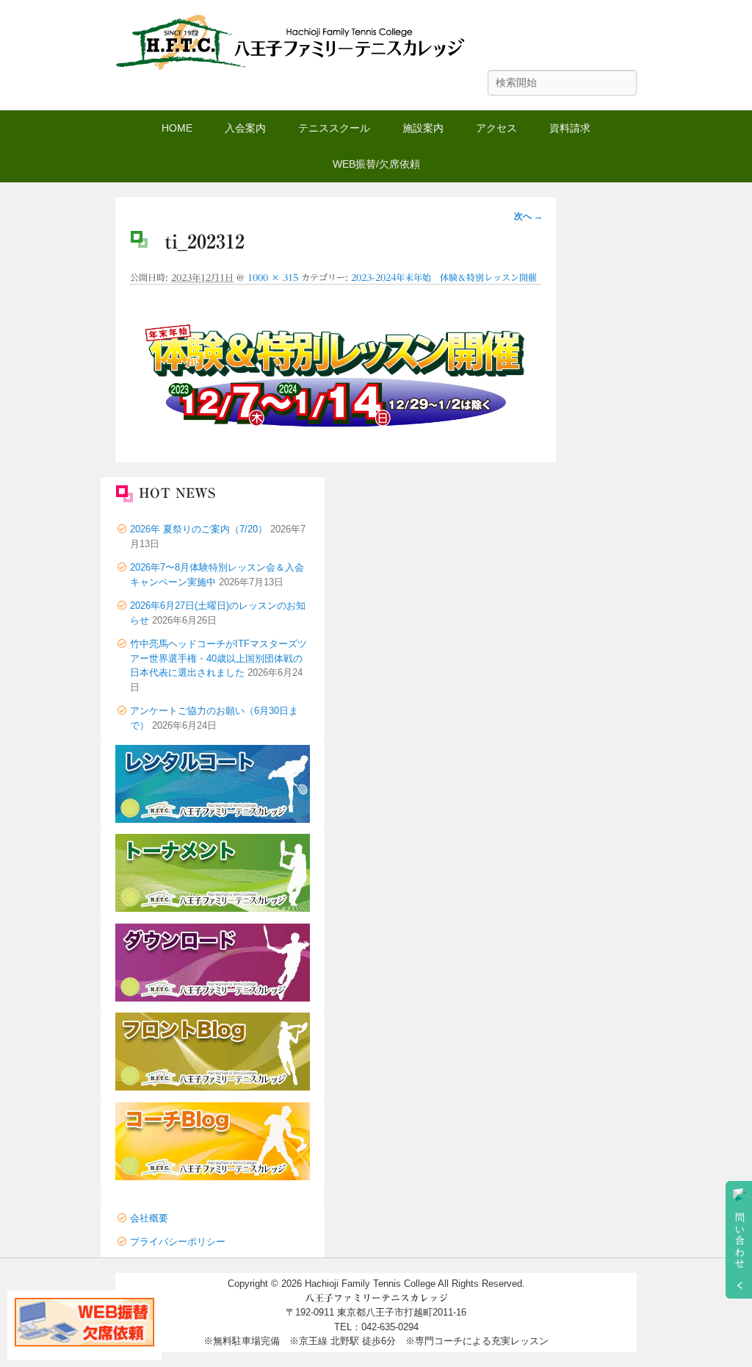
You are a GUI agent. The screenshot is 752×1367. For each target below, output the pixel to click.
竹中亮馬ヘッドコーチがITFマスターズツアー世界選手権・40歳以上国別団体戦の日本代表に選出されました (218, 658)
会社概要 (149, 1218)
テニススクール (334, 128)
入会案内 (245, 128)
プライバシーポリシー (177, 1241)
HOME (177, 128)
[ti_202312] (335, 437)
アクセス (496, 128)
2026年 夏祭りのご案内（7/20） (198, 529)
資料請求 (569, 128)
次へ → (528, 216)
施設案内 (423, 128)
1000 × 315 (272, 277)
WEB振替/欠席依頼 (376, 164)
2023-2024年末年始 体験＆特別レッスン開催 (444, 277)
